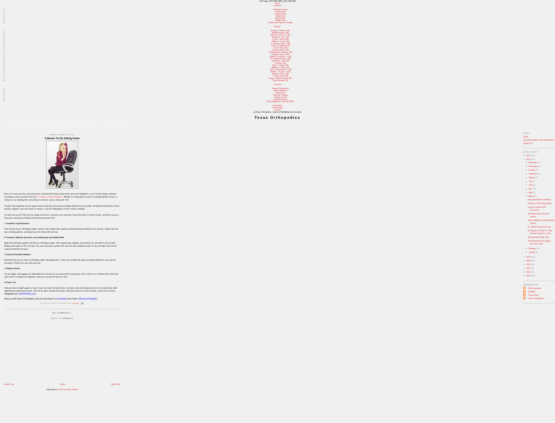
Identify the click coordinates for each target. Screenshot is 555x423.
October (532, 170)
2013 (528, 264)
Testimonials (277, 108)
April (531, 192)
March (531, 196)
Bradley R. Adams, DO (280, 30)
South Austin (280, 12)
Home (277, 3)
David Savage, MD (280, 80)
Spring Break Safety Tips (538, 237)
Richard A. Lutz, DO (280, 37)
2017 (528, 155)
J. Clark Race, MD (280, 76)
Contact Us (528, 143)
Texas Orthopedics (277, 117)
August (532, 177)
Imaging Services (280, 99)
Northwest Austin (280, 9)
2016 (528, 159)
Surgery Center (280, 97)
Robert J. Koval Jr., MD (280, 72)
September (533, 174)
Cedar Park (280, 16)
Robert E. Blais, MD (280, 74)
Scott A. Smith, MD (280, 39)
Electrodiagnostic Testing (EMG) (280, 101)
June (531, 185)
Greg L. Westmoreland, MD (280, 78)
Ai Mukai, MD (280, 63)
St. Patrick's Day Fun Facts (539, 227)
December (533, 162)
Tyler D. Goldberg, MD (280, 46)
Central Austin (280, 14)
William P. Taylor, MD (280, 67)
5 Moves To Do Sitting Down (62, 138)
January (532, 252)
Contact (277, 110)
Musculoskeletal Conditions (539, 200)
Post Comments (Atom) (68, 389)
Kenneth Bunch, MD (280, 50)
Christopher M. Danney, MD (280, 52)
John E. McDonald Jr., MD (280, 69)
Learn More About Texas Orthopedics (538, 140)
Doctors (277, 26)
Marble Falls (280, 20)
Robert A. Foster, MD (280, 41)
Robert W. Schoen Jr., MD (280, 56)
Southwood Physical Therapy (280, 22)
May (531, 189)
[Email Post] (81, 303)
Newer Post (9, 384)
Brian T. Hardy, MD (280, 65)
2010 (528, 276)
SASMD (531, 292)
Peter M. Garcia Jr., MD (280, 35)
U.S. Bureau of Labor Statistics (49, 197)
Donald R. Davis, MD (280, 54)
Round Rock (280, 18)
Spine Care (280, 93)
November (533, 166)
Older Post (115, 384)
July (531, 181)
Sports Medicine (280, 91)
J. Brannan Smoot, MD (280, 43)
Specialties (277, 105)
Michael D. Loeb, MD (280, 61)
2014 (528, 261)
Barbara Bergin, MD (280, 33)
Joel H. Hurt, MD (280, 48)
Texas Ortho (533, 295)
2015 (528, 257)
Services (277, 84)
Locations (277, 5)
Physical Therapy (280, 95)
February (532, 248)
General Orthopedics (280, 88)
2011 (528, 272)
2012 (528, 268)
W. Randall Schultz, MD (280, 59)
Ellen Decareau (534, 288)
